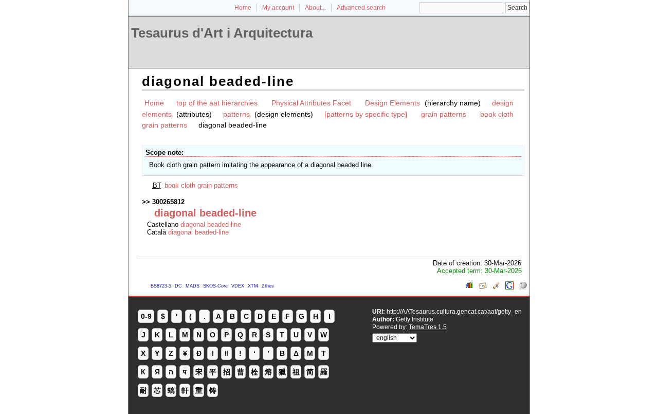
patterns (236, 114)
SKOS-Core (215, 286)
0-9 (146, 316)
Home (242, 7)
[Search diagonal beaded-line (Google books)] (469, 287)
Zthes (268, 286)
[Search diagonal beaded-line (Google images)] (483, 287)
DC (178, 286)
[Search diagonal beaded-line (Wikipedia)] (523, 287)
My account (278, 7)
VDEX (237, 286)
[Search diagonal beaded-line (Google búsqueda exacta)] (509, 287)
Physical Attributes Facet (311, 103)
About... (315, 7)
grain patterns (443, 114)
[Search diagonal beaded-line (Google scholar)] (496, 287)
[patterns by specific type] (365, 114)
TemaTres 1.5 (428, 326)
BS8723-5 (161, 286)
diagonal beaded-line (210, 224)
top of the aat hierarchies (217, 103)
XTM (253, 286)
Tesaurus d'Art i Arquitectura (222, 33)
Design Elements (392, 103)
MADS (192, 286)
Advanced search (361, 7)
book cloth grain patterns (201, 185)
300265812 (168, 202)
